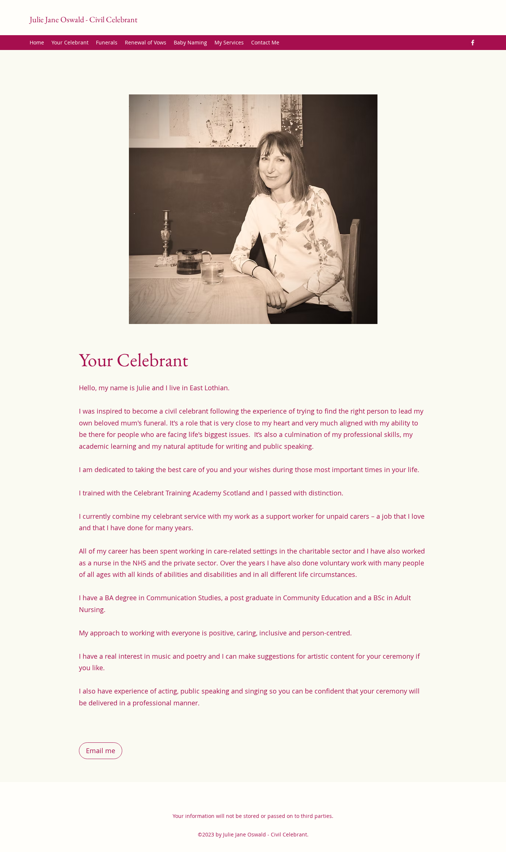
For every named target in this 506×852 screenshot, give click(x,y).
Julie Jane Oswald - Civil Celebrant (83, 19)
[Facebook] (472, 42)
